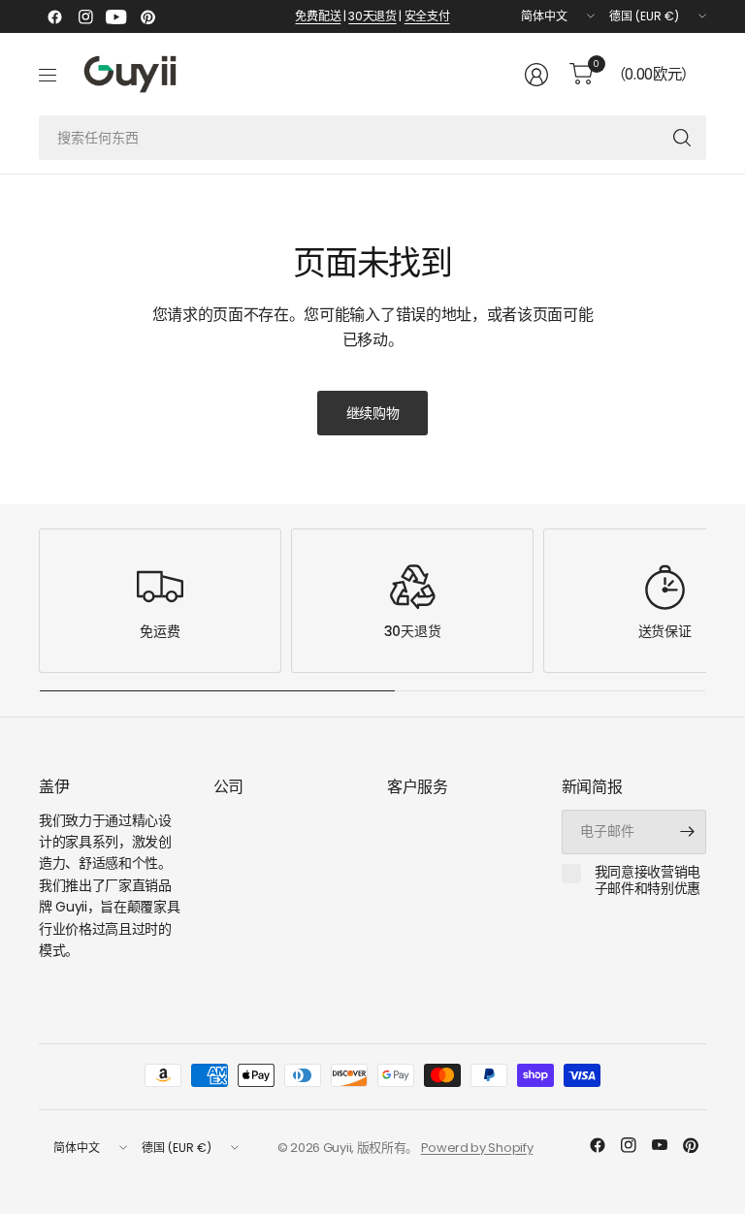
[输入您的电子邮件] (686, 832)
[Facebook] (54, 16)
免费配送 (317, 16)
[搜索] (682, 137)
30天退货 (372, 16)
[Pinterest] (147, 16)
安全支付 (427, 16)
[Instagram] (85, 16)
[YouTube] (116, 16)
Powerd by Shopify (477, 1147)
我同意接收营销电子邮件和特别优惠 (647, 881)
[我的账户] (536, 74)
